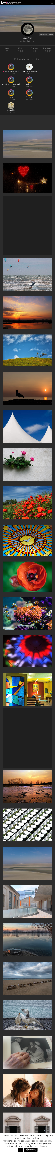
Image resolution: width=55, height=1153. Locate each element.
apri (27, 144)
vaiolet (29, 84)
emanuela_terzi (12, 71)
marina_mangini (29, 71)
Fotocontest (11, 3)
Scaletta (11, 110)
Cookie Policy (30, 1149)
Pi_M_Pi (29, 97)
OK (20, 1149)
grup (11, 97)
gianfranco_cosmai (11, 84)
